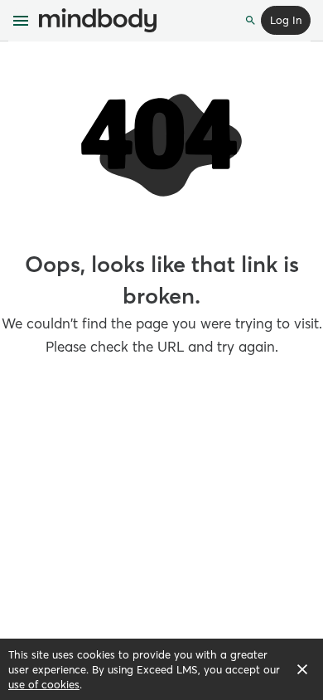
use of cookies (44, 684)
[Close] (302, 669)
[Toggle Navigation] (21, 20)
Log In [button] (285, 20)
